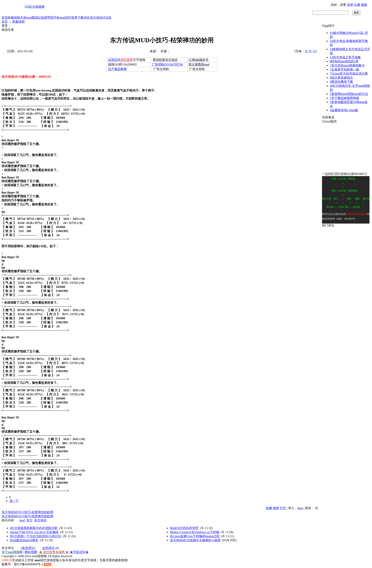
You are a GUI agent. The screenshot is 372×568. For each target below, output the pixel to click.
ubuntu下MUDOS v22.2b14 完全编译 (34, 532)
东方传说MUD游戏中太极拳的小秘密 (195, 540)
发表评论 (28, 548)
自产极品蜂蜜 (117, 69)
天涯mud (26, 17)
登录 (350, 4)
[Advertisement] (346, 148)
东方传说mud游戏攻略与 (347, 65)
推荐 (276, 508)
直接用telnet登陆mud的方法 (349, 94)
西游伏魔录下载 (341, 81)
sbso (300, 508)
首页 (5, 17)
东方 (29, 520)
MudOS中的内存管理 (184, 528)
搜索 (364, 4)
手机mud (59, 17)
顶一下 (14, 501)
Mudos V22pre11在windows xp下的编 (194, 532)
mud (22, 520)
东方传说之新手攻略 (345, 57)
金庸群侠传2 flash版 (344, 110)
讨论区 (107, 17)
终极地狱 (14, 17)
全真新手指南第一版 (344, 69)
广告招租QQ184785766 (167, 64)
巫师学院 (47, 17)
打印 (283, 508)
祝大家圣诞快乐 (341, 77)
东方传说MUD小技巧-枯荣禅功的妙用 (27, 512)
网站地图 (31, 552)
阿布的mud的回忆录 (344, 61)
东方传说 (96, 17)
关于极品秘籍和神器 (344, 98)
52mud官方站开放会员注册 (349, 73)
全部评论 (48, 548)
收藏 (269, 508)
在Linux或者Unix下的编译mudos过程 (195, 536)
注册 (357, 4)
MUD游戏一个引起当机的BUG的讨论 (35, 536)
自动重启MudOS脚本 (24, 540)
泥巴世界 (71, 17)
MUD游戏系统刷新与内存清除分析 (34, 528)
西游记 (36, 17)
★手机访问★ (79, 552)
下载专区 (84, 17)
